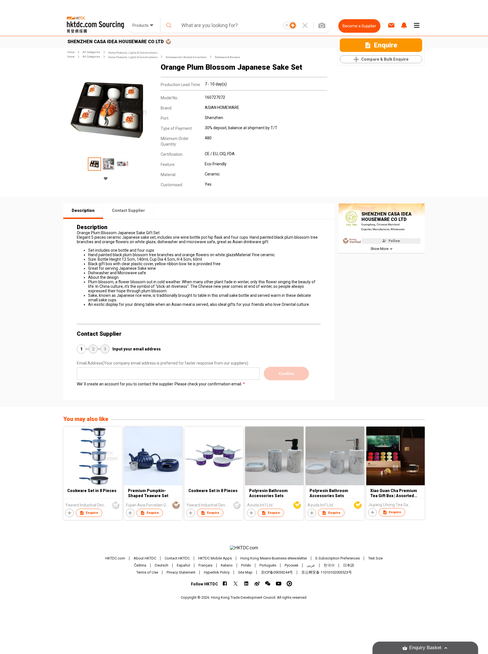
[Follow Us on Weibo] (257, 583)
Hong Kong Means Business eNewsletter (273, 558)
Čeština (140, 565)
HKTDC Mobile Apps (215, 558)
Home (71, 52)
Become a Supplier (359, 26)
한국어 (329, 565)
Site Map (245, 572)
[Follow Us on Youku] (289, 583)
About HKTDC (145, 558)
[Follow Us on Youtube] (278, 583)
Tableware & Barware (227, 57)
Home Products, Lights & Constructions (133, 52)
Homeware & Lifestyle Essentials (186, 57)
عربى (311, 565)
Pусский (291, 565)
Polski (246, 565)
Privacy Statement (181, 572)
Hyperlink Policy (217, 572)
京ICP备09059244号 (277, 572)
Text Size (375, 558)
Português (268, 565)
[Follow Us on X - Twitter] (235, 583)
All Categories (91, 52)
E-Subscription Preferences (337, 558)
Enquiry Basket (425, 647)
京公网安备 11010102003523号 (326, 572)
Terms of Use (147, 572)
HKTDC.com (115, 558)
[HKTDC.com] (244, 547)
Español (183, 565)
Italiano (227, 565)
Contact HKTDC (177, 558)
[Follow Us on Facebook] (225, 583)
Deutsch (161, 565)
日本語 (348, 565)
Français (205, 565)
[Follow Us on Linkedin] (246, 583)
